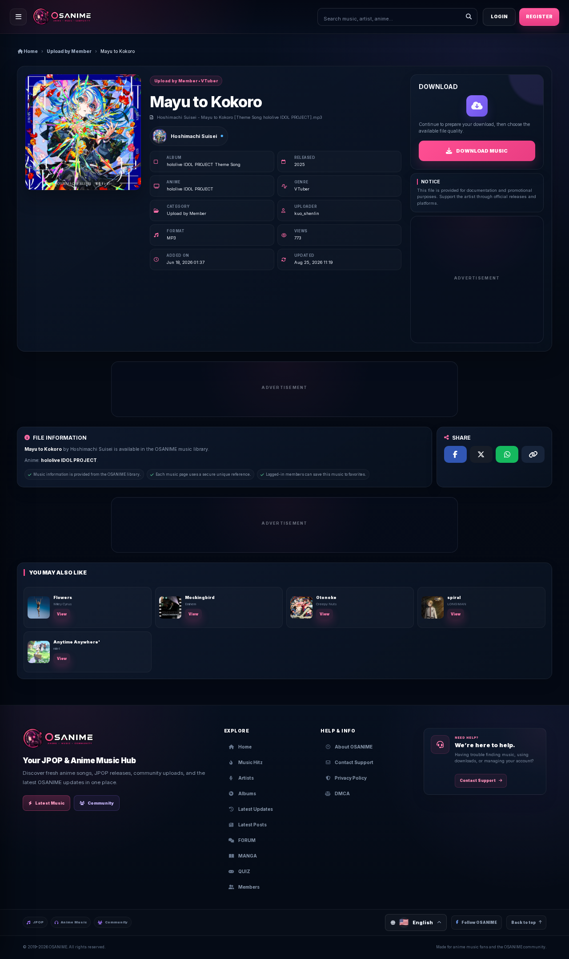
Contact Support (478, 780)
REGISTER (539, 17)
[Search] (468, 16)
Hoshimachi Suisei (194, 136)
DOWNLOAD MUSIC (482, 151)
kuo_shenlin (306, 213)
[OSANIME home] (66, 17)
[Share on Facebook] (455, 454)
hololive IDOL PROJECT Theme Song (203, 164)
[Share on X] (481, 454)
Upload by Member (69, 51)
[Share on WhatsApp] (507, 454)
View (62, 614)
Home (30, 51)
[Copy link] (532, 454)
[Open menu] (18, 16)
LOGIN (499, 17)
